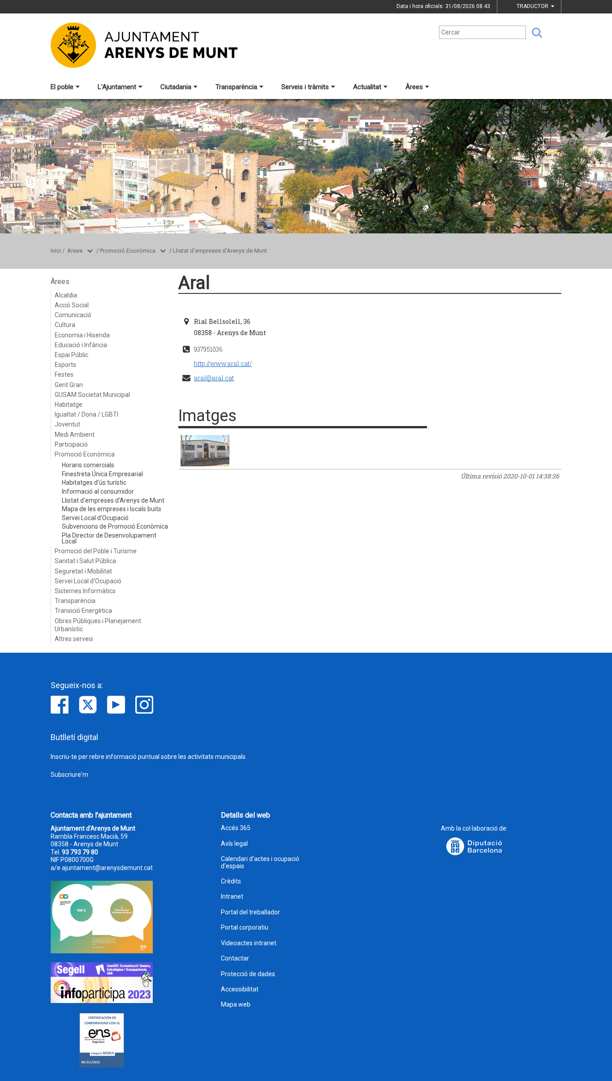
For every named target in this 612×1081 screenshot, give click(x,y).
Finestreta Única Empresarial (102, 474)
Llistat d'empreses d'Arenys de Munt (220, 250)
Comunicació (73, 315)
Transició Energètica (83, 610)
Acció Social (72, 305)
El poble (62, 87)
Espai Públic (71, 354)
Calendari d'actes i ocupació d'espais (260, 862)
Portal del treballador (250, 912)
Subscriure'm (69, 774)
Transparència (236, 87)
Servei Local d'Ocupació (95, 517)
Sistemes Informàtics (85, 590)
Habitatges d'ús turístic (94, 482)
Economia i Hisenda (82, 335)
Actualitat (367, 87)
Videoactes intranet (248, 943)
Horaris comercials (88, 465)
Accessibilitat (240, 989)
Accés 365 (235, 828)
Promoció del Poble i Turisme (96, 551)
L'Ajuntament (117, 87)
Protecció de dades (248, 974)
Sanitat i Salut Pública (85, 560)
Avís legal (234, 843)
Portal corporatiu (244, 927)
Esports (65, 364)
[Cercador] (534, 32)
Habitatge (68, 404)
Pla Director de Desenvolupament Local (109, 538)
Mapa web (235, 1004)
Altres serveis (74, 638)
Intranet (232, 896)
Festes (64, 374)
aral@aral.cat (214, 378)
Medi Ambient (75, 434)
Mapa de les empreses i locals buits (111, 509)
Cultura (65, 324)
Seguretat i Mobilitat (83, 571)
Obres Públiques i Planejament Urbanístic (98, 625)
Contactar (235, 958)
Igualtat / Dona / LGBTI (86, 414)
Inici (56, 250)
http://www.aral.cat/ (223, 363)
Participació (71, 444)
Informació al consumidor (98, 491)
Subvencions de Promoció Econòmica (115, 526)
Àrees (414, 87)
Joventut (67, 424)
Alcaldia (66, 295)
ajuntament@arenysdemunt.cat (107, 867)
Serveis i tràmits (305, 87)
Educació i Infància (81, 345)
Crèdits (231, 881)
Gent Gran (69, 384)
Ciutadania (175, 87)
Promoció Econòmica (127, 250)
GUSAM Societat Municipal (92, 394)
